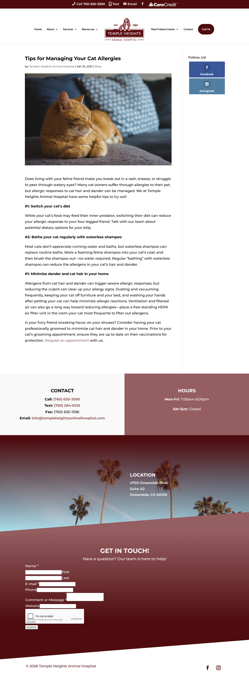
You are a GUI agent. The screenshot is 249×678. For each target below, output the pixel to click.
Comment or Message (46, 600)
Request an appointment (67, 340)
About (50, 29)
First (65, 572)
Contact (188, 29)
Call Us (206, 29)
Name (32, 566)
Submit (31, 627)
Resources (88, 29)
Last (65, 578)
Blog (98, 66)
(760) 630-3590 (66, 399)
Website (32, 606)
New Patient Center (163, 29)
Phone (31, 590)
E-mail (32, 584)
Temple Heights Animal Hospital (52, 66)
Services (68, 29)
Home (38, 29)
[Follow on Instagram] (218, 668)
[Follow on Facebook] (207, 668)
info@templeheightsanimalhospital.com (68, 418)
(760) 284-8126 (67, 405)
